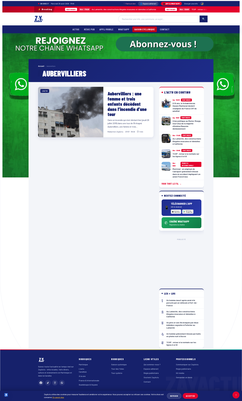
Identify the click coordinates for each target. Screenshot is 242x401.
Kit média (180, 373)
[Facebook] (41, 383)
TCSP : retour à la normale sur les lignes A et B (180, 9)
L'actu (81, 369)
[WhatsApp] (62, 383)
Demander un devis (184, 377)
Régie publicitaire (151, 373)
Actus (76, 29)
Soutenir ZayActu (151, 377)
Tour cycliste (116, 373)
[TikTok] (48, 383)
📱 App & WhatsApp (171, 4)
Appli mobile (106, 29)
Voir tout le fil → (172, 183)
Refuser (174, 396)
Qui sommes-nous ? (152, 364)
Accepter (190, 396)
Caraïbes (83, 372)
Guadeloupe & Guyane (88, 384)
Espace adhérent (151, 369)
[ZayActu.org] (38, 19)
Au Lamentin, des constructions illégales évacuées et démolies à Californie (92, 9)
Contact (164, 29)
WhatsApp (123, 29)
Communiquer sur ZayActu (187, 364)
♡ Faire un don (130, 4)
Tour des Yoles (117, 369)
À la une (82, 376)
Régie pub (89, 29)
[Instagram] (55, 383)
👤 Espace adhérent (148, 4)
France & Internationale (89, 380)
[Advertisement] (181, 261)
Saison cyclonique (144, 29)
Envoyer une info (191, 4)
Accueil (41, 66)
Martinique (83, 364)
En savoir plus (58, 397)
